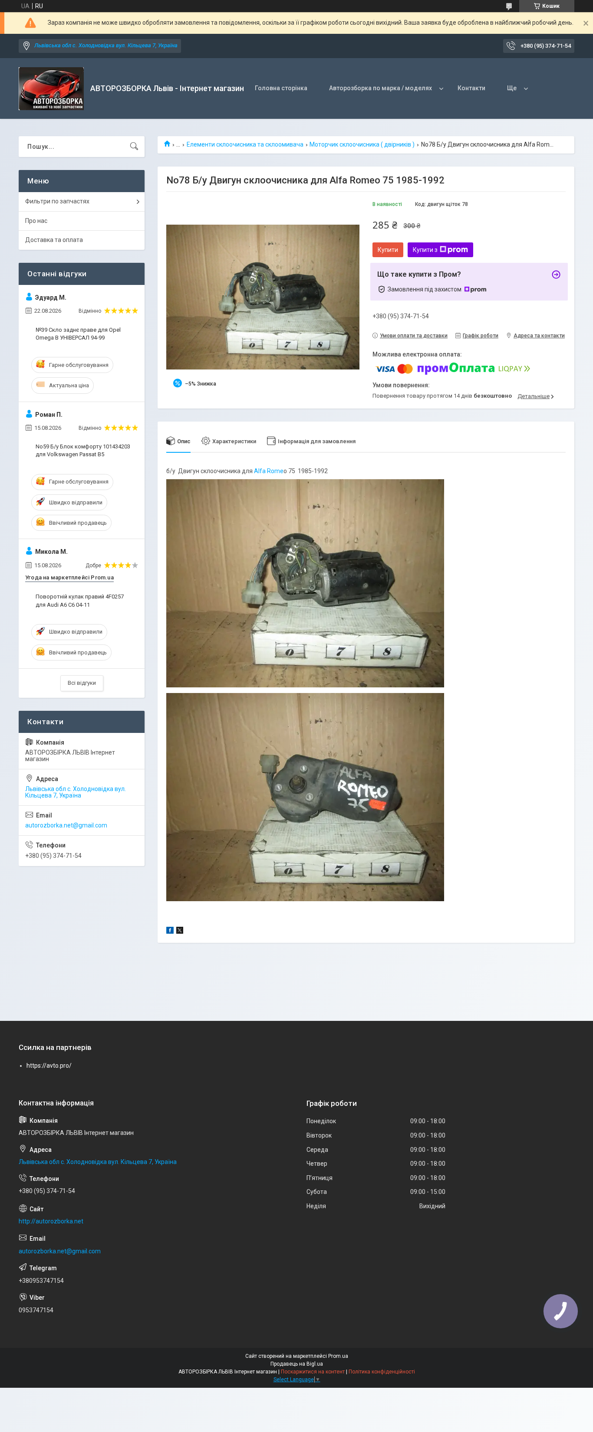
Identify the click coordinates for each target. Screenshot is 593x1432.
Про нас (36, 220)
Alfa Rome (268, 471)
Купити (388, 249)
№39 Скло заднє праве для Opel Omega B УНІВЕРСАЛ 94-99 (78, 334)
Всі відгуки (82, 683)
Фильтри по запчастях (57, 201)
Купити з (425, 249)
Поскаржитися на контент (313, 1372)
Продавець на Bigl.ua (296, 1364)
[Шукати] (134, 146)
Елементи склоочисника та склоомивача (245, 144)
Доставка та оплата (54, 239)
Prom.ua (338, 1356)
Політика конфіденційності (382, 1372)
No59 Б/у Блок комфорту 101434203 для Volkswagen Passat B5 (83, 450)
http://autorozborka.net (51, 1221)
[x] (179, 931)
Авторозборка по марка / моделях (380, 88)
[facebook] (170, 931)
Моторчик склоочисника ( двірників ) (362, 144)
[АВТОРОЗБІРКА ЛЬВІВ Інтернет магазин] (51, 88)
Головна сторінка (281, 88)
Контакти (471, 88)
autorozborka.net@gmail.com (66, 825)
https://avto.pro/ (49, 1065)
